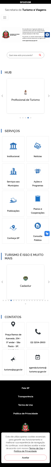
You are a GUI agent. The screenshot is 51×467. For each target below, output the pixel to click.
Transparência (25, 396)
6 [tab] (16, 300)
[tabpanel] (25, 96)
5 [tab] (30, 118)
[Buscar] (40, 55)
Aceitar (25, 457)
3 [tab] (25, 118)
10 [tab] (27, 300)
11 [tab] (29, 300)
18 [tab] (47, 300)
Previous (2, 96)
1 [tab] (20, 118)
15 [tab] (40, 300)
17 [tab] (45, 300)
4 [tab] (28, 118)
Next (48, 96)
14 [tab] (37, 300)
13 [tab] (34, 300)
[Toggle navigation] (4, 17)
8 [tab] (21, 300)
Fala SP (25, 388)
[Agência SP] (30, 40)
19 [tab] (25, 304)
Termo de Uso (25, 405)
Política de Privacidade (25, 413)
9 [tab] (24, 300)
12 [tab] (32, 300)
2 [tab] (23, 118)
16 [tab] (42, 300)
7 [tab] (19, 300)
